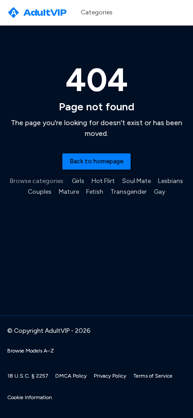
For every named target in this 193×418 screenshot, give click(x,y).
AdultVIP (38, 12)
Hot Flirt (103, 181)
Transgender (128, 192)
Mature (69, 192)
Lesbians (170, 181)
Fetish (94, 192)
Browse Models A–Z (30, 351)
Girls (78, 181)
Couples (40, 192)
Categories (97, 12)
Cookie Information (29, 397)
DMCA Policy (71, 376)
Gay (159, 192)
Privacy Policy (110, 376)
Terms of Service (152, 376)
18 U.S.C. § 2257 (27, 376)
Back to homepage (96, 161)
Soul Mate (136, 181)
